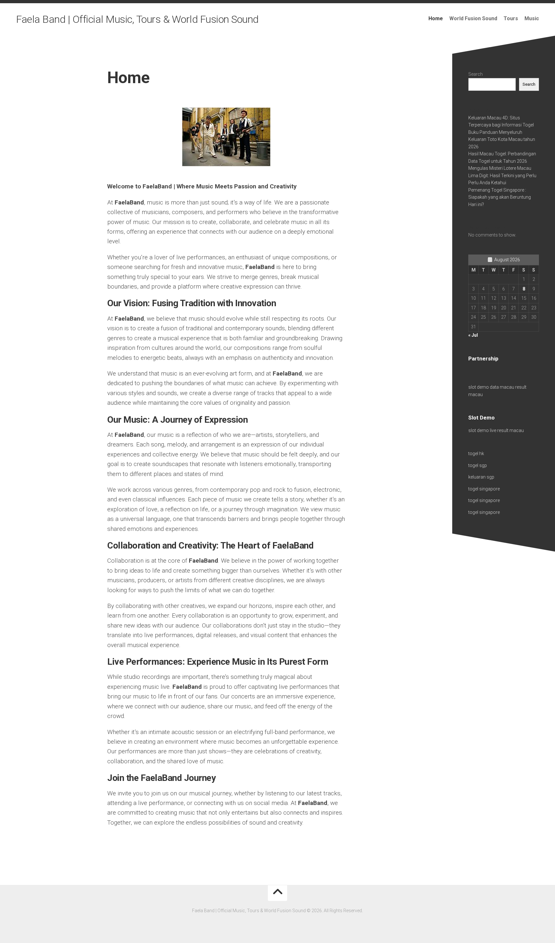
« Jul (473, 335)
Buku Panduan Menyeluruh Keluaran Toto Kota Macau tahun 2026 (501, 139)
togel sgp (477, 465)
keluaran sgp (481, 477)
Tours (511, 18)
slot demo (478, 387)
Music (531, 18)
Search (475, 74)
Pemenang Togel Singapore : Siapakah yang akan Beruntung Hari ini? (499, 197)
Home (435, 18)
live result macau (507, 430)
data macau (502, 387)
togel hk (476, 453)
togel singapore (484, 488)
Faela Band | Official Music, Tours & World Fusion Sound (137, 19)
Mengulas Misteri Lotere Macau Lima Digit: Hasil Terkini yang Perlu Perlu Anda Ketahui (502, 175)
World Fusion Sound (473, 18)
